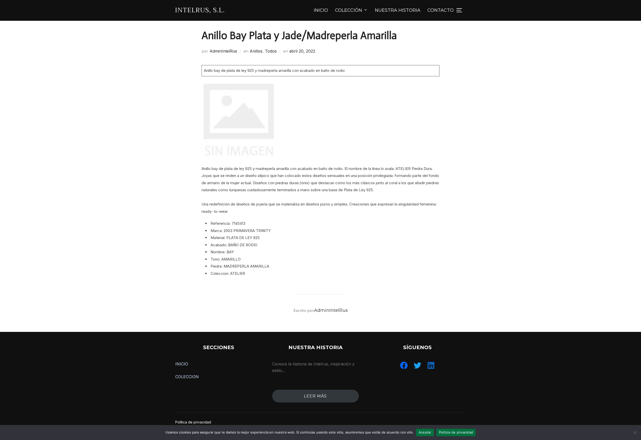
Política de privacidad (193, 422)
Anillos (256, 51)
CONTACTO (440, 10)
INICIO (321, 10)
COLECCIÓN (348, 10)
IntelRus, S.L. (200, 10)
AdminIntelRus (223, 51)
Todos (271, 51)
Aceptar (425, 432)
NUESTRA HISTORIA (397, 10)
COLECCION (187, 376)
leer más (315, 396)
